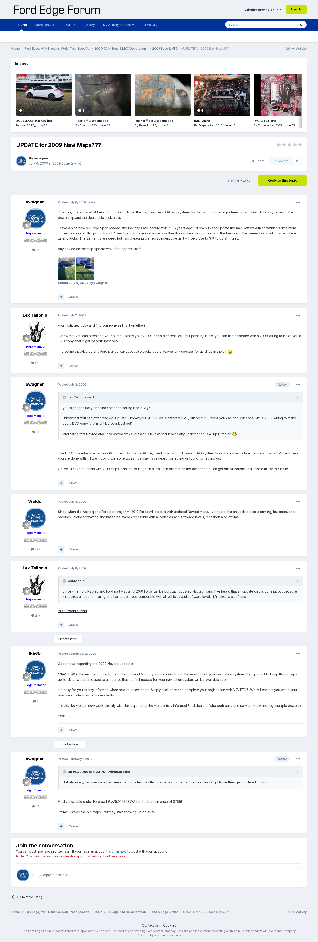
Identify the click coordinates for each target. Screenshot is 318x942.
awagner (41, 158)
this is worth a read (72, 611)
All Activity (149, 25)
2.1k (37, 363)
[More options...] (298, 202)
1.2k (37, 549)
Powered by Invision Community (159, 935)
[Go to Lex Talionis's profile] (35, 331)
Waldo (34, 501)
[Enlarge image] (229, 351)
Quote (73, 296)
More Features (45, 25)
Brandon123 (88, 125)
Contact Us (150, 925)
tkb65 (35, 653)
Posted (72, 202)
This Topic (282, 24)
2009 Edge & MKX (67, 163)
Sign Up (296, 9)
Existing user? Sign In (262, 9)
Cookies (169, 925)
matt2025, (27, 125)
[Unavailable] (66, 268)
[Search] (301, 24)
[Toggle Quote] (65, 397)
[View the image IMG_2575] (222, 95)
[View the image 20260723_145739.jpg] (44, 95)
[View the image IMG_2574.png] (281, 95)
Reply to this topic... (56, 875)
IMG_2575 (202, 120)
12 (37, 249)
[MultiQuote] (61, 297)
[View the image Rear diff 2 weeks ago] (103, 95)
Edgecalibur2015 (211, 125)
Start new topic (238, 180)
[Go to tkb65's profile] (35, 670)
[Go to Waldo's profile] (35, 517)
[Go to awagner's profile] (21, 161)
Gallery (90, 25)
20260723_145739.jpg (34, 120)
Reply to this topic (282, 180)
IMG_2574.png (265, 120)
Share (259, 161)
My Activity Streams (117, 25)
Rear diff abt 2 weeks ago (154, 120)
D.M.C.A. (70, 25)
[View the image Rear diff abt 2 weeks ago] (163, 95)
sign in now (117, 851)
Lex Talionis (35, 315)
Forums (21, 25)
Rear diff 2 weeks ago (91, 120)
